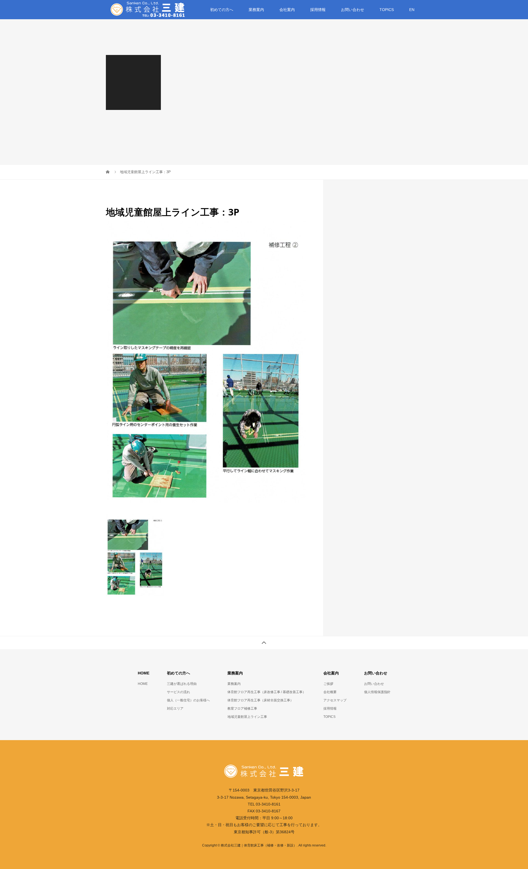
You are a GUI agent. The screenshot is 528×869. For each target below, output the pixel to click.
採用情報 (318, 9)
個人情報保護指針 (377, 692)
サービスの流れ (178, 692)
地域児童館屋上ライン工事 (247, 717)
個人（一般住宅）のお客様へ (188, 700)
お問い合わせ (374, 684)
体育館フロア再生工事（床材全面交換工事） (260, 700)
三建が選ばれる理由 (182, 684)
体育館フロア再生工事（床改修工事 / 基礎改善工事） (266, 692)
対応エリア (175, 708)
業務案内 (234, 684)
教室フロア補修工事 (242, 708)
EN (411, 9)
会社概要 (330, 692)
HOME (143, 684)
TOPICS (387, 9)
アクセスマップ (334, 700)
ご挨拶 (328, 684)
